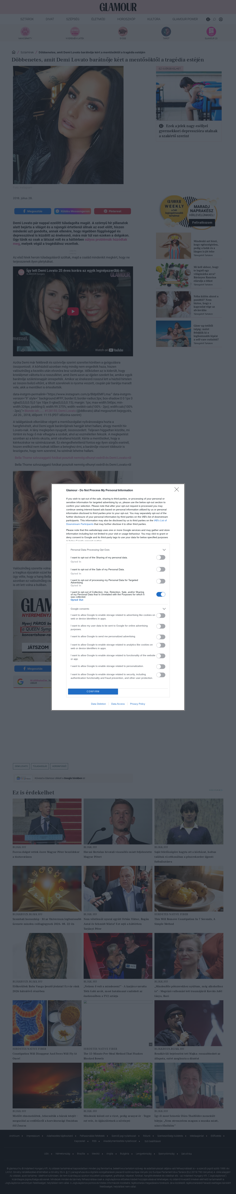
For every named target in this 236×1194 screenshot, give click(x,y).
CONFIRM (93, 691)
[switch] (160, 557)
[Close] (177, 490)
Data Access (118, 703)
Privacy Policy (137, 703)
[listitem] (118, 550)
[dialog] (118, 597)
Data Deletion (98, 703)
